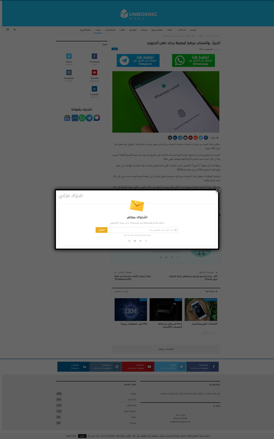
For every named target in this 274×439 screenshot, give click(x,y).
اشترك (101, 230)
